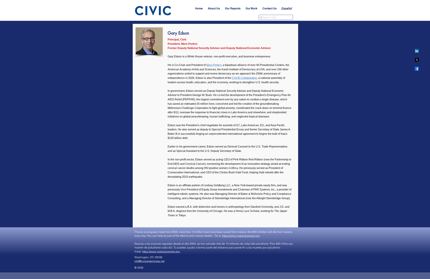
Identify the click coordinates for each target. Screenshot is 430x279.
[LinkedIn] (417, 51)
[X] (417, 60)
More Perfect (213, 65)
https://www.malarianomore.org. (241, 235)
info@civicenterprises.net (149, 261)
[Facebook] (417, 69)
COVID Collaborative (244, 78)
